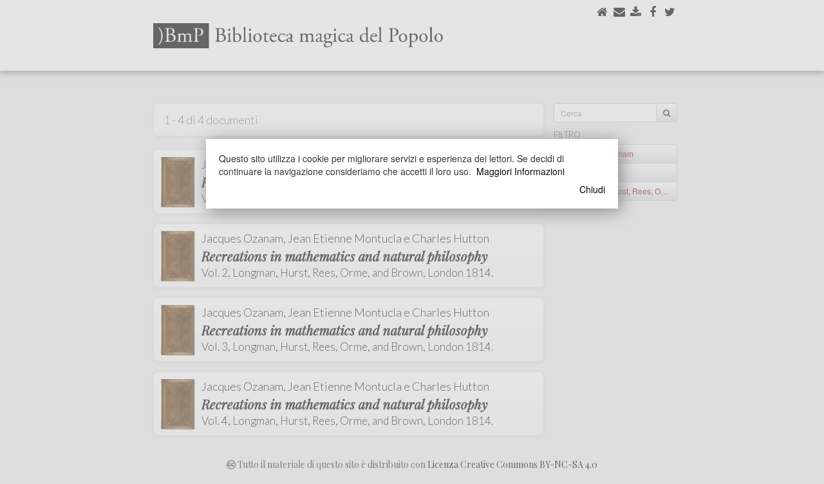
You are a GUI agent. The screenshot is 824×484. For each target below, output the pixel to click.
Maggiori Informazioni (520, 171)
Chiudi (592, 189)
